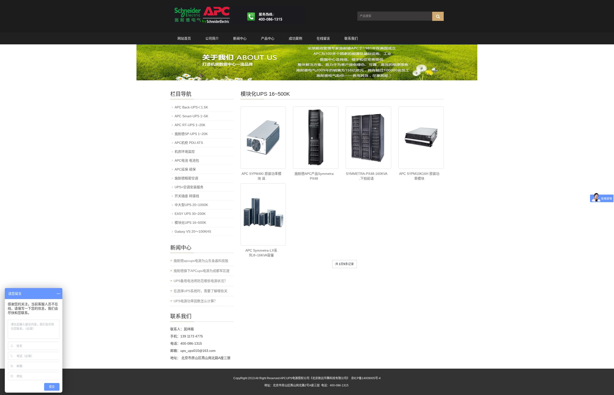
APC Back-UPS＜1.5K (191, 107)
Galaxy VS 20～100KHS (193, 231)
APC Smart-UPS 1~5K (191, 116)
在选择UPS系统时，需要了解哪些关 (200, 291)
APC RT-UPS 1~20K (190, 125)
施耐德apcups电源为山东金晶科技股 (201, 261)
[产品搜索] (438, 16)
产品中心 (267, 38)
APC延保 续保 (185, 169)
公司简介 (212, 38)
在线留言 (323, 38)
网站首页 (184, 38)
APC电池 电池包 (187, 160)
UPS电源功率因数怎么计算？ (195, 301)
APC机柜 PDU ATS (189, 143)
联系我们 (351, 38)
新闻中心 (240, 38)
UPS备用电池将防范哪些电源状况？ (200, 281)
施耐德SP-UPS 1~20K (191, 134)
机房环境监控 (185, 151)
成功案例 (295, 38)
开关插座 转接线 (187, 196)
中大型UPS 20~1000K (191, 205)
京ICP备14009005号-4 (366, 378)
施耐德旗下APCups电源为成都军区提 (202, 271)
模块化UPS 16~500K (190, 222)
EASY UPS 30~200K (190, 214)
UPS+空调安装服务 (189, 187)
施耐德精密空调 (186, 178)
